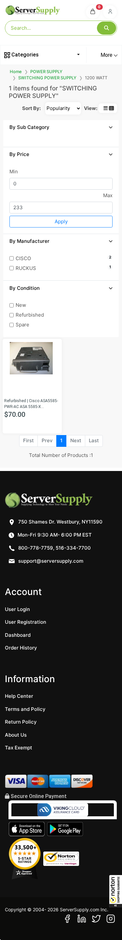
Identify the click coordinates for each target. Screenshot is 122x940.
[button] (115, 891)
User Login (17, 609)
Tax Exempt (18, 747)
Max (108, 195)
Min (13, 171)
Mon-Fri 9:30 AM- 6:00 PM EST (54, 535)
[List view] (105, 108)
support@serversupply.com (50, 561)
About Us (16, 735)
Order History (21, 648)
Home (16, 71)
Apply (61, 221)
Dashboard (18, 635)
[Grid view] (111, 108)
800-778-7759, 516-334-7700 (54, 548)
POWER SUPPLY (46, 71)
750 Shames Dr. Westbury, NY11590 (59, 522)
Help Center (19, 696)
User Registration (25, 622)
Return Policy (21, 722)
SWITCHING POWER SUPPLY (47, 77)
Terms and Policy (25, 709)
